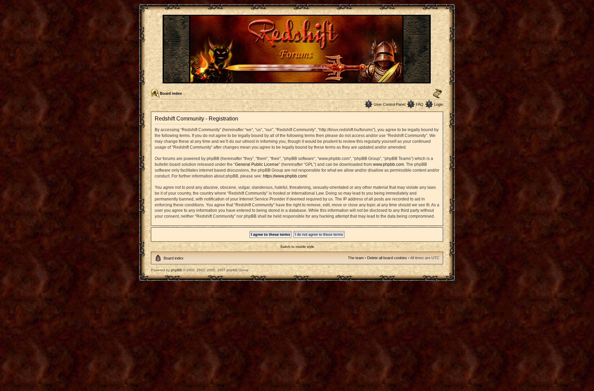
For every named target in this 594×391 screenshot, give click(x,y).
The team (356, 258)
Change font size (437, 94)
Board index (171, 93)
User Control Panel (389, 104)
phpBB (176, 270)
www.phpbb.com (388, 164)
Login (438, 104)
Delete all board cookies (387, 258)
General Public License (257, 164)
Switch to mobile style (297, 247)
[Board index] (297, 80)
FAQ (420, 104)
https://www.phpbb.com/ (285, 176)
